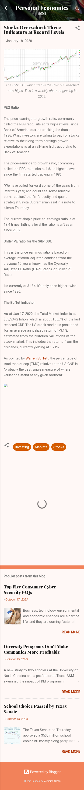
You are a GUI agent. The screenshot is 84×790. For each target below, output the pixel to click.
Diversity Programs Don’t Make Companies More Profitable (36, 649)
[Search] (77, 9)
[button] (77, 28)
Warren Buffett (37, 358)
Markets (41, 447)
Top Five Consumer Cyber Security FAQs (30, 589)
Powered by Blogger (45, 772)
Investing (22, 447)
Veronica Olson (52, 781)
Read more (71, 632)
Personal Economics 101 (42, 10)
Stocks (58, 447)
